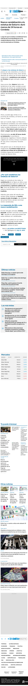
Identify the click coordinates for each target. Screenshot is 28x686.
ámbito (2, 18)
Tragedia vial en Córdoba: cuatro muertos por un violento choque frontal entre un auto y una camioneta (24, 435)
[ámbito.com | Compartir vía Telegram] (24, 33)
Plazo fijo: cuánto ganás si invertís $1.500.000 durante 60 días (11, 283)
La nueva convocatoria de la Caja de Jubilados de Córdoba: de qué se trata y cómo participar (24, 450)
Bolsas (9, 357)
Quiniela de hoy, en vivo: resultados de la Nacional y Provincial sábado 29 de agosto (16, 317)
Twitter (2, 638)
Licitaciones (11, 667)
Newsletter (22, 638)
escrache (18, 234)
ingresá (25, 11)
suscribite (21, 11)
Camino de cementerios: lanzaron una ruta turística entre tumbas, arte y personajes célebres (17, 104)
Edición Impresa (5, 655)
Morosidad (20, 8)
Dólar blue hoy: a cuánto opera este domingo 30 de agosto (12, 273)
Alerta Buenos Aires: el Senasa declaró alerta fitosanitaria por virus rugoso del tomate (12, 56)
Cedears (25, 357)
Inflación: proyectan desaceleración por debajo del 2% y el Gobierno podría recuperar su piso (16, 323)
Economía (14, 15)
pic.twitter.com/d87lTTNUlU (16, 228)
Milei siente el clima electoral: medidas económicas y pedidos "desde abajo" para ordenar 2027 (13, 289)
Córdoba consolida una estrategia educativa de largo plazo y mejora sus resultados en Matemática (17, 108)
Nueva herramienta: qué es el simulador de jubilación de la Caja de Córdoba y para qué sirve (5, 465)
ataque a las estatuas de (13, 70)
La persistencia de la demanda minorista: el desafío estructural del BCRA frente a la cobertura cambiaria (14, 554)
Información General (9, 18)
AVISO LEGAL (4, 664)
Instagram (8, 638)
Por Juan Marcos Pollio (5, 589)
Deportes (19, 653)
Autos (3, 658)
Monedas (3, 357)
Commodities (17, 357)
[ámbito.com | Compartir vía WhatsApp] (17, 33)
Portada (3, 644)
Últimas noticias (14, 644)
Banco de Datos (5, 648)
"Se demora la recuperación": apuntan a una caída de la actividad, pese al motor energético (14, 311)
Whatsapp (19, 638)
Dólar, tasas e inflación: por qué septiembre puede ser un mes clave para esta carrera (14, 586)
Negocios (4, 651)
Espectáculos (12, 658)
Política (20, 646)
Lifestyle (19, 651)
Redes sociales (4, 237)
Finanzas (23, 15)
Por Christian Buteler (5, 558)
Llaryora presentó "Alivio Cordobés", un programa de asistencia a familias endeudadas (5, 441)
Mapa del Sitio (10, 660)
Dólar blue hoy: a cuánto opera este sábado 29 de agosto (22, 498)
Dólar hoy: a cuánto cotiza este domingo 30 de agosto (13, 278)
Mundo (11, 653)
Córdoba (16, 18)
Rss (2, 660)
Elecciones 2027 (12, 8)
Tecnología (21, 658)
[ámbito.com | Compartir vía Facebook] (19, 33)
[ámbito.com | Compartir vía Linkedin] (22, 33)
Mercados (16, 648)
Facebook (5, 638)
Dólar (7, 15)
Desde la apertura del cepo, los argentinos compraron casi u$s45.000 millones (14, 564)
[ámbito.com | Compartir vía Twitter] (21, 33)
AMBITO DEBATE (21, 672)
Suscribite (20, 244)
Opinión (11, 651)
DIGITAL (6, 672)
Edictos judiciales (16, 664)
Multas (3, 667)
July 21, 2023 (20, 230)
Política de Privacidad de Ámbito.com (12, 662)
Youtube (15, 638)
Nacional (4, 653)
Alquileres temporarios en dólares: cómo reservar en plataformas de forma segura (13, 531)
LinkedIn (11, 638)
